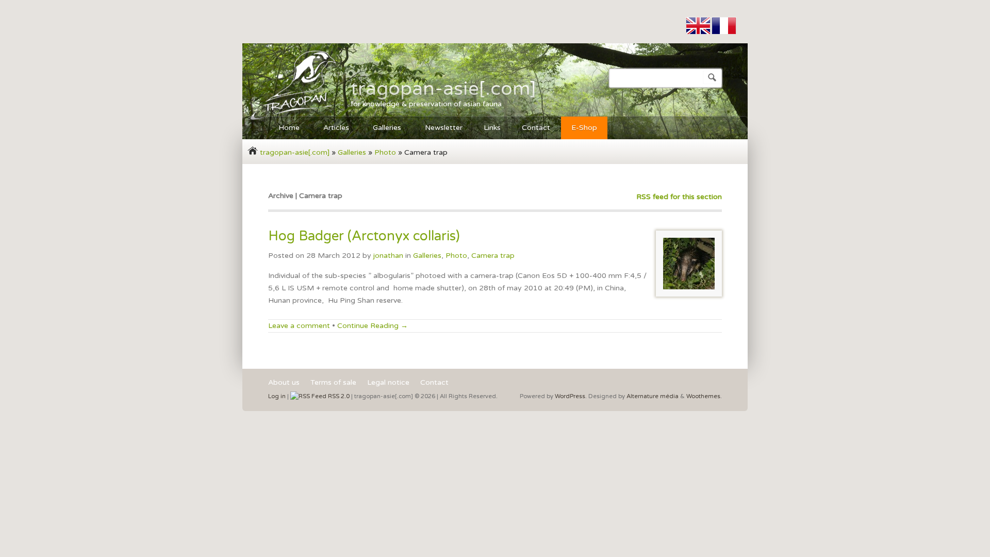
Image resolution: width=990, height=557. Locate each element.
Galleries (381, 129)
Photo (385, 152)
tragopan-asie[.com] (443, 88)
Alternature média (652, 396)
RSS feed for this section (679, 196)
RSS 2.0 (338, 396)
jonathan (388, 255)
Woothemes (703, 396)
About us (284, 383)
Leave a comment (299, 325)
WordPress (570, 396)
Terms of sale (333, 383)
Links (492, 127)
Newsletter (444, 127)
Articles (331, 129)
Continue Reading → (372, 325)
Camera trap (493, 255)
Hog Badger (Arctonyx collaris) (364, 236)
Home (284, 129)
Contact (536, 127)
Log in (277, 396)
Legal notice (388, 383)
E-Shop (584, 127)
